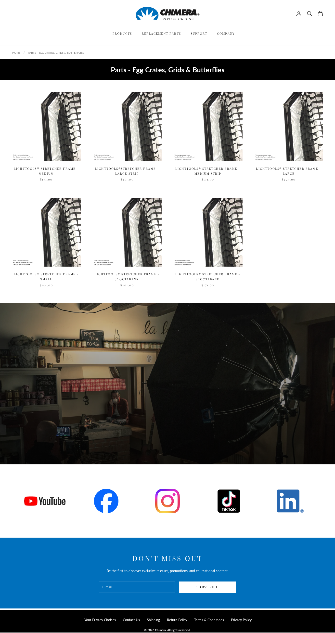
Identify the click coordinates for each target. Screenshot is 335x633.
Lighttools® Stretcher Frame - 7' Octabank (127, 276)
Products (122, 33)
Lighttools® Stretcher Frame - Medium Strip (208, 171)
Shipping (153, 620)
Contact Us (131, 620)
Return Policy (177, 620)
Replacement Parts (161, 33)
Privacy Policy (241, 620)
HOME (16, 52)
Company (226, 33)
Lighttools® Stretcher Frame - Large (288, 171)
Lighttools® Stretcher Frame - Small (46, 276)
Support (199, 33)
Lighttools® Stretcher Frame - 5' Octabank (208, 276)
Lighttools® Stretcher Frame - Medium (46, 171)
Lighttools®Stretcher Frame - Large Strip (127, 171)
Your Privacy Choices (100, 620)
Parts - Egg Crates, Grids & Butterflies (56, 52)
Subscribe (207, 587)
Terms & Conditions (209, 620)
